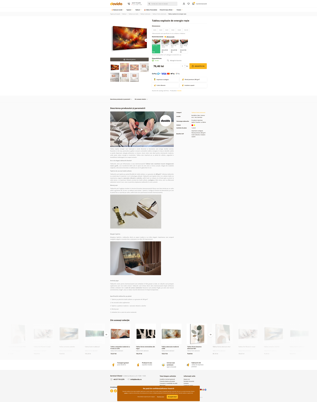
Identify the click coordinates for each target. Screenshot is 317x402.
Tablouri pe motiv (133, 14)
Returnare (162, 385)
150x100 (186, 30)
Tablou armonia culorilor (67, 346)
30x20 (154, 30)
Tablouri (124, 14)
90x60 (172, 30)
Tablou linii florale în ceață (42, 346)
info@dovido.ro (136, 379)
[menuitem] (117, 10)
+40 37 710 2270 (118, 379)
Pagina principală (115, 14)
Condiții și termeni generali (167, 379)
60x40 (166, 30)
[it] (203, 389)
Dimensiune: (156, 26)
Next (146, 40)
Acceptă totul (172, 397)
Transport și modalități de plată (168, 383)
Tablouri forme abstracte (159, 14)
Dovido (179, 90)
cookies (126, 393)
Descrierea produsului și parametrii (120, 99)
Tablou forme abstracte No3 (17, 346)
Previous (106, 334)
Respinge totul (160, 396)
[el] (205, 389)
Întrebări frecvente (189, 381)
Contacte (186, 383)
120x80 (179, 30)
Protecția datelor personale (167, 381)
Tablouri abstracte (145, 14)
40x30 (160, 30)
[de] (201, 389)
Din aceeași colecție (140, 99)
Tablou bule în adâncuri (92, 346)
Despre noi (187, 379)
